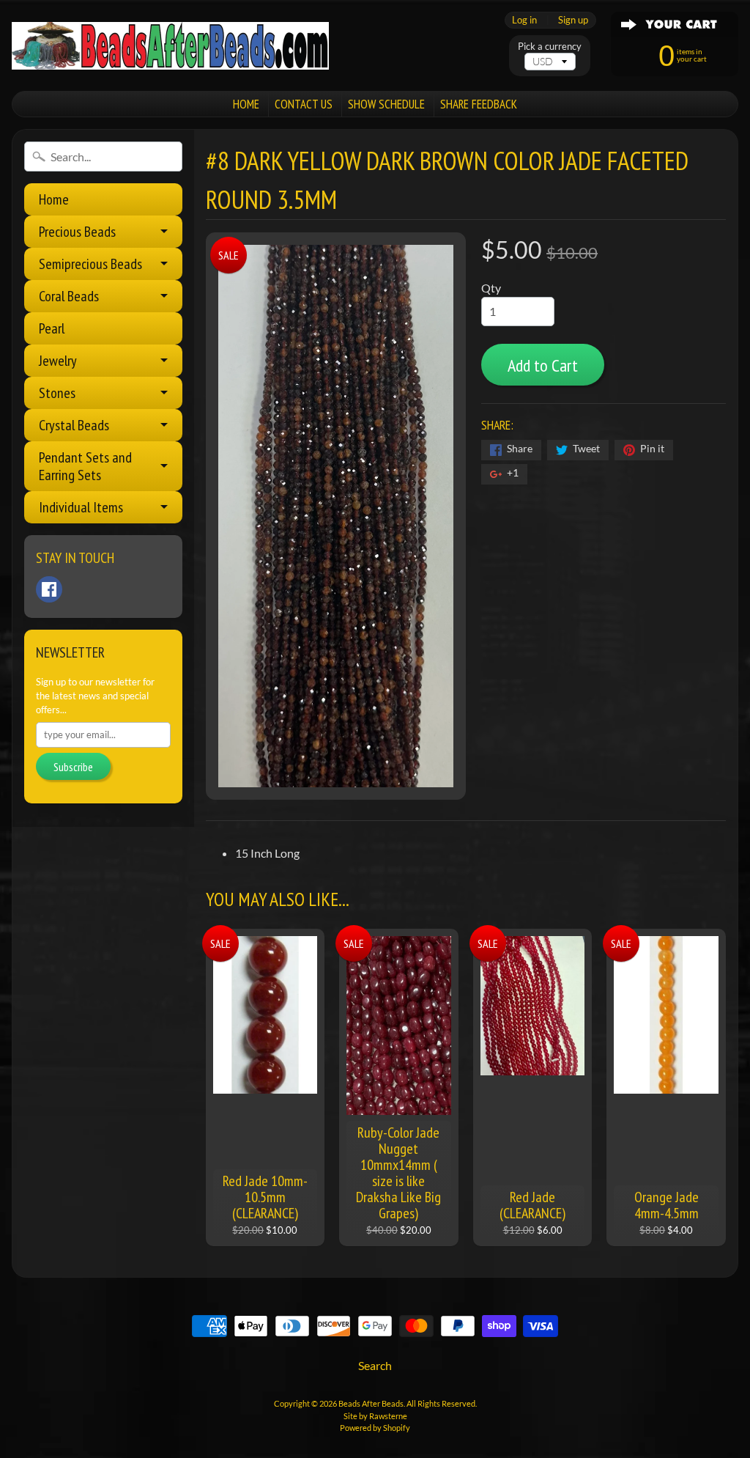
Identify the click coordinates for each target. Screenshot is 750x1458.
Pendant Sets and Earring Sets (85, 466)
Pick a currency (550, 46)
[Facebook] (49, 589)
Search (375, 1365)
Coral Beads (69, 296)
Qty (491, 288)
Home (54, 199)
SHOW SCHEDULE (386, 104)
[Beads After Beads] (170, 46)
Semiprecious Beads (90, 263)
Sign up (573, 20)
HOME (246, 104)
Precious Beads (77, 231)
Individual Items (81, 507)
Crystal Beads (74, 425)
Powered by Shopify (375, 1427)
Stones (57, 392)
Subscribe (73, 766)
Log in (524, 20)
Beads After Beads (371, 1403)
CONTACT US (304, 104)
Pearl (51, 328)
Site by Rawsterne (375, 1416)
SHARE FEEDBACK (478, 104)
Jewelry (58, 360)
